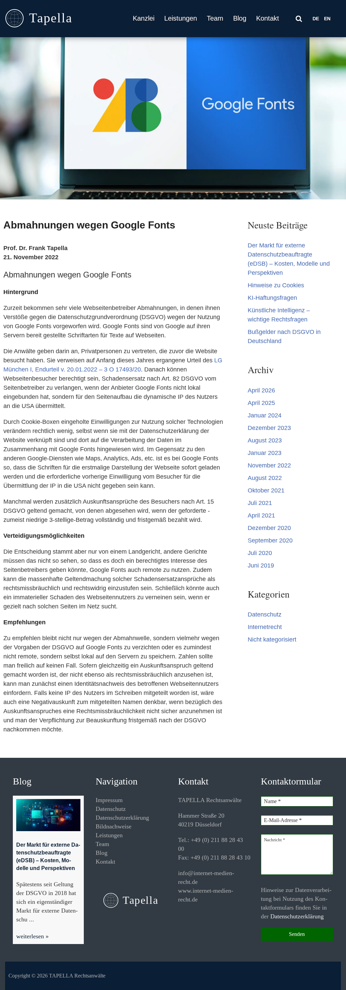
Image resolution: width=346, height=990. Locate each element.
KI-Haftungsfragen (272, 297)
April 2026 (261, 390)
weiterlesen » (32, 936)
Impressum (109, 800)
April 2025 (261, 403)
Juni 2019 (261, 565)
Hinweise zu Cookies (276, 285)
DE (316, 18)
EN (327, 18)
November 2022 (269, 465)
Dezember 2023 (269, 428)
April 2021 (261, 515)
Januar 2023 (264, 453)
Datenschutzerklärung (122, 817)
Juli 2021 (260, 503)
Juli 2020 (260, 553)
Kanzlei (143, 18)
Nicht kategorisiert (272, 639)
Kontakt (267, 18)
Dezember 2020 (269, 528)
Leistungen (180, 18)
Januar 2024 (264, 415)
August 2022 (265, 478)
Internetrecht (265, 627)
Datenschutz (264, 614)
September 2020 (270, 540)
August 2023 (265, 440)
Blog (239, 18)
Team (215, 18)
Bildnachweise (113, 826)
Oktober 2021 (266, 490)
